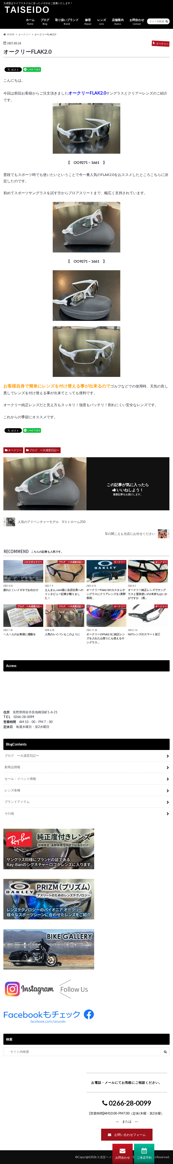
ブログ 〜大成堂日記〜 (44, 450)
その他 (9, 813)
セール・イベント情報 (20, 779)
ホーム (30, 21)
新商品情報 (12, 767)
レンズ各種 (12, 790)
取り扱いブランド (67, 21)
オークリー (15, 450)
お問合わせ (122, 1157)
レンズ (101, 21)
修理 (87, 21)
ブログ (45, 21)
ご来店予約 (144, 1157)
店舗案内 (118, 21)
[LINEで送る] (32, 69)
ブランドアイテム (17, 802)
